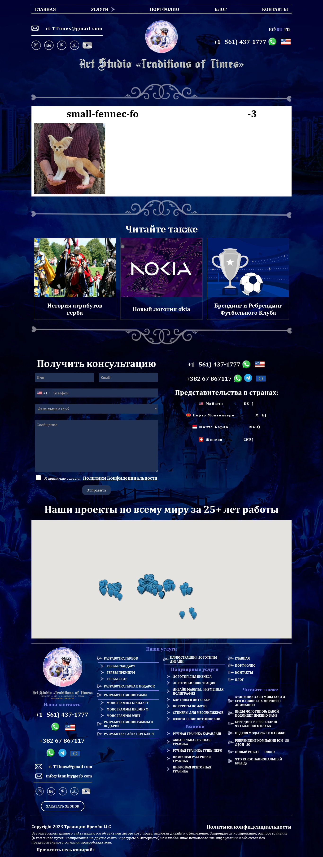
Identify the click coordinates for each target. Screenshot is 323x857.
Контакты (244, 672)
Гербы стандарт (121, 666)
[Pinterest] (61, 45)
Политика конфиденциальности (249, 826)
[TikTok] (74, 45)
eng (272, 29)
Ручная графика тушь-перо (197, 750)
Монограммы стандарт (128, 703)
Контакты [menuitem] (272, 9)
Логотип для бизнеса (192, 676)
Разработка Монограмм (125, 695)
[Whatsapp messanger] (273, 41)
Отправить (96, 490)
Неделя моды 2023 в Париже (260, 733)
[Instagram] (37, 45)
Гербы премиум (121, 672)
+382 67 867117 (209, 378)
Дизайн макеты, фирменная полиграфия (198, 691)
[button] (103, 592)
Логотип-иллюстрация (194, 683)
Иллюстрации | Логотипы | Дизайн (194, 659)
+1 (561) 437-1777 (240, 41)
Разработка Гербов (121, 658)
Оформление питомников (196, 719)
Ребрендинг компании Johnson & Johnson (263, 742)
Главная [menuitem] (41, 9)
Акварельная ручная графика (191, 742)
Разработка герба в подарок (129, 686)
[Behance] (49, 45)
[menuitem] (98, 9)
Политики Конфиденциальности (120, 478)
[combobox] (43, 393)
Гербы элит (117, 679)
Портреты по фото (190, 706)
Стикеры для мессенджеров (198, 712)
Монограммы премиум (127, 709)
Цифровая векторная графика (192, 769)
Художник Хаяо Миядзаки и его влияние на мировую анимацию (260, 701)
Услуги (100, 9)
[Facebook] (87, 45)
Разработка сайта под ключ (129, 734)
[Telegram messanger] (249, 378)
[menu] (161, 9)
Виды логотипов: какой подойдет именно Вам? (257, 713)
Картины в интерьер (191, 700)
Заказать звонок (62, 806)
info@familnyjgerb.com (69, 775)
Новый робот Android (255, 752)
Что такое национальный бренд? (258, 761)
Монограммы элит (123, 716)
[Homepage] (161, 64)
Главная (242, 658)
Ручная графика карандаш (197, 734)
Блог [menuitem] (216, 9)
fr (287, 29)
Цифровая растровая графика (192, 759)
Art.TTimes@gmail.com (72, 28)
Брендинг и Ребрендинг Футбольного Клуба (256, 724)
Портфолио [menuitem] (160, 9)
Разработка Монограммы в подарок (128, 724)
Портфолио (245, 665)
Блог (239, 680)
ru (279, 29)
